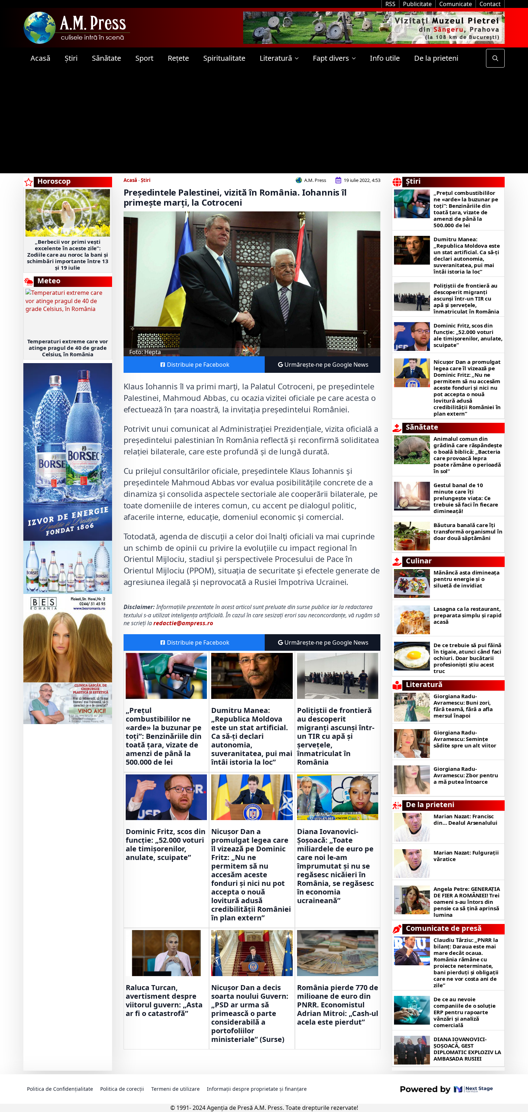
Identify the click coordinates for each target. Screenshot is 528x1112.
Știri (71, 58)
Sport (144, 58)
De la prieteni (436, 58)
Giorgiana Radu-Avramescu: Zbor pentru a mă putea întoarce (466, 775)
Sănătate (106, 58)
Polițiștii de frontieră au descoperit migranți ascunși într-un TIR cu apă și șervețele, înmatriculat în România (335, 736)
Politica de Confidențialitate (60, 1088)
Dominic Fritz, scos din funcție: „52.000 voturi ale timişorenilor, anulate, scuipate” (165, 844)
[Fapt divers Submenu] (356, 58)
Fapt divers (331, 58)
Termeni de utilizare (175, 1088)
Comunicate (455, 4)
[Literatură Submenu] (299, 58)
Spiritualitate (224, 58)
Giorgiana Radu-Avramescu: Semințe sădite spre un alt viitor (465, 739)
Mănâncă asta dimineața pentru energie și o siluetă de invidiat (467, 579)
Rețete (178, 58)
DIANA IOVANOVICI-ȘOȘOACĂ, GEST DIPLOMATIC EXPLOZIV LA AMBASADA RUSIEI (467, 1049)
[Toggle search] (495, 58)
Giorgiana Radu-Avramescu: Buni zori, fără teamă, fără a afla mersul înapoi (463, 706)
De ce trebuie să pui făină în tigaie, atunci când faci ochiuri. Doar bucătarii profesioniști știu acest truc (467, 658)
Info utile (385, 58)
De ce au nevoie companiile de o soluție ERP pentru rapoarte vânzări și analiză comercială (464, 1012)
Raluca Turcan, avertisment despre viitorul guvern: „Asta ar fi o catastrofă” (164, 1000)
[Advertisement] (264, 123)
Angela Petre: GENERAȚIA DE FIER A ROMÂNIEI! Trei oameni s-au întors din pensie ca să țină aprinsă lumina (467, 902)
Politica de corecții (122, 1088)
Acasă (40, 58)
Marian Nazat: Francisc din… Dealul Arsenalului (465, 819)
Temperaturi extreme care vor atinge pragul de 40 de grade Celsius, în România (67, 347)
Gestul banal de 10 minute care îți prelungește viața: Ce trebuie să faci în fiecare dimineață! (466, 498)
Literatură (276, 58)
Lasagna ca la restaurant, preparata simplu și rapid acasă (467, 615)
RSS (390, 4)
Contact (490, 4)
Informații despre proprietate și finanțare (257, 1088)
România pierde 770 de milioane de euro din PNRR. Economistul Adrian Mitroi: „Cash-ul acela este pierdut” (337, 1004)
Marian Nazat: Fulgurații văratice (466, 855)
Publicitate (417, 4)
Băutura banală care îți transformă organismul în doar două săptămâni (468, 531)
